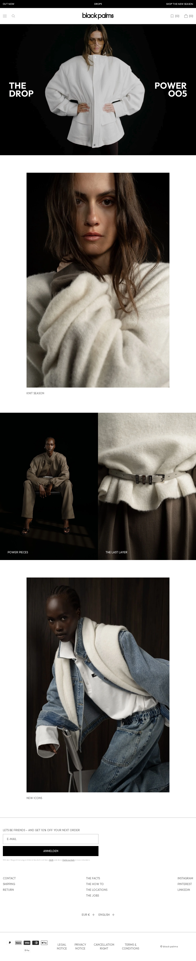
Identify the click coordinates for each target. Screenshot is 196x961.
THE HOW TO (95, 884)
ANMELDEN (50, 851)
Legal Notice (62, 946)
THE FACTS (93, 878)
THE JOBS (92, 895)
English (104, 914)
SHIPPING (9, 884)
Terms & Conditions (130, 946)
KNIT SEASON (35, 393)
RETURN (8, 890)
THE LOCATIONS (96, 890)
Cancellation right (104, 946)
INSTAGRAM (185, 878)
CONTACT (9, 878)
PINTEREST (185, 884)
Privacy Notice (80, 946)
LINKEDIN (184, 890)
